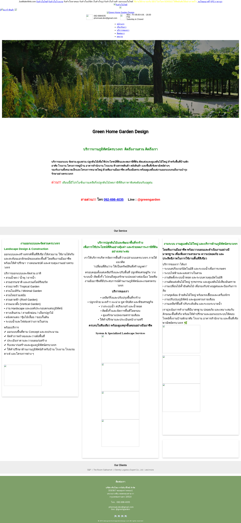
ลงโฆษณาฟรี (204, 2)
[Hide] (16, 10)
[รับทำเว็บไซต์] (120, 5)
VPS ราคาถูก (216, 2)
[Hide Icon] (120, 8)
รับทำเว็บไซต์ (42, 2)
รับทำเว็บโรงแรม (55, 2)
